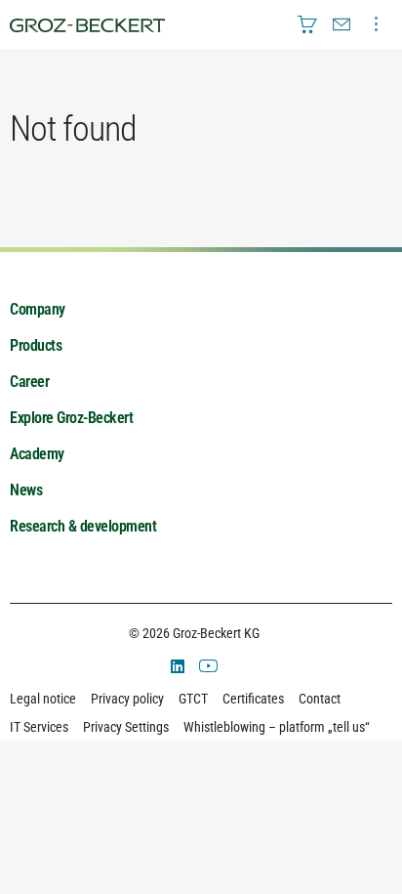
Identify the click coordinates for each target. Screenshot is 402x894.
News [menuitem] (26, 490)
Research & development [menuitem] (83, 526)
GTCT (193, 698)
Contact (320, 698)
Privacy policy (127, 698)
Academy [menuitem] (37, 454)
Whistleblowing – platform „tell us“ (276, 727)
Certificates (253, 698)
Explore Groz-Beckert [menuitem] (71, 417)
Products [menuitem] (35, 345)
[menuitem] (307, 24)
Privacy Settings (126, 727)
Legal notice (43, 698)
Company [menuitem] (37, 309)
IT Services (39, 727)
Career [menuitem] (29, 381)
